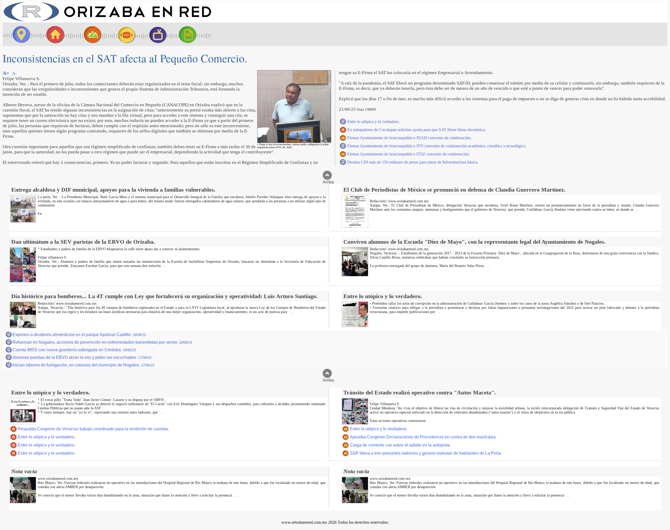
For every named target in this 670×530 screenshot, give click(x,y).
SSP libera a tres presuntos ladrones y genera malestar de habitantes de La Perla (425, 453)
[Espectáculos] (156, 34)
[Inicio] (107, 21)
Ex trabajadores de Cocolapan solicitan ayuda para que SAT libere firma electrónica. (416, 129)
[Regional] (88, 34)
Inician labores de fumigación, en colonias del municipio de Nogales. (83, 365)
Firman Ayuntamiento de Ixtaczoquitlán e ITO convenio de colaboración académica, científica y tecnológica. (436, 146)
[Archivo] (192, 34)
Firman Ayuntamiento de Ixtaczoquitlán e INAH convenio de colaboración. (409, 138)
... (45, 214)
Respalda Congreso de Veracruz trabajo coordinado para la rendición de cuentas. (93, 429)
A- (14, 73)
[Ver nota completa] (22, 221)
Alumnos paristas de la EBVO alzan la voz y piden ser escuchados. (82, 357)
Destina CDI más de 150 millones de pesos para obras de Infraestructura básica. (412, 162)
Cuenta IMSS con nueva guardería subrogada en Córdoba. (74, 350)
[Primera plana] (20, 34)
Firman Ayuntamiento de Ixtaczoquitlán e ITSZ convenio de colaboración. (408, 154)
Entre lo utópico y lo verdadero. (373, 121)
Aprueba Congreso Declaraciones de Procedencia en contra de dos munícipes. (423, 437)
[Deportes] (122, 34)
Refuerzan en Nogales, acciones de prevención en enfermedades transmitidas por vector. (102, 342)
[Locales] (54, 34)
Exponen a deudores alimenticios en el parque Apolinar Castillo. (79, 334)
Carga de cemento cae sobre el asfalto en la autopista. (400, 445)
